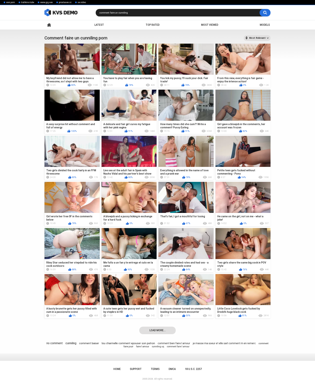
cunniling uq (158, 346)
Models (265, 24)
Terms (155, 369)
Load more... (157, 330)
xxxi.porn (10, 2)
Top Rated (153, 24)
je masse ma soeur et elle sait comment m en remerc (224, 343)
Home (49, 25)
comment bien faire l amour (174, 343)
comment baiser (89, 343)
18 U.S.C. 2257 (193, 369)
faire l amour (142, 346)
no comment (54, 343)
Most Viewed (209, 24)
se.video (82, 2)
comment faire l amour (178, 346)
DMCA (172, 369)
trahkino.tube (27, 2)
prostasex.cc (65, 2)
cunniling (70, 343)
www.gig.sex (46, 2)
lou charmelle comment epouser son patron (128, 343)
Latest (99, 24)
